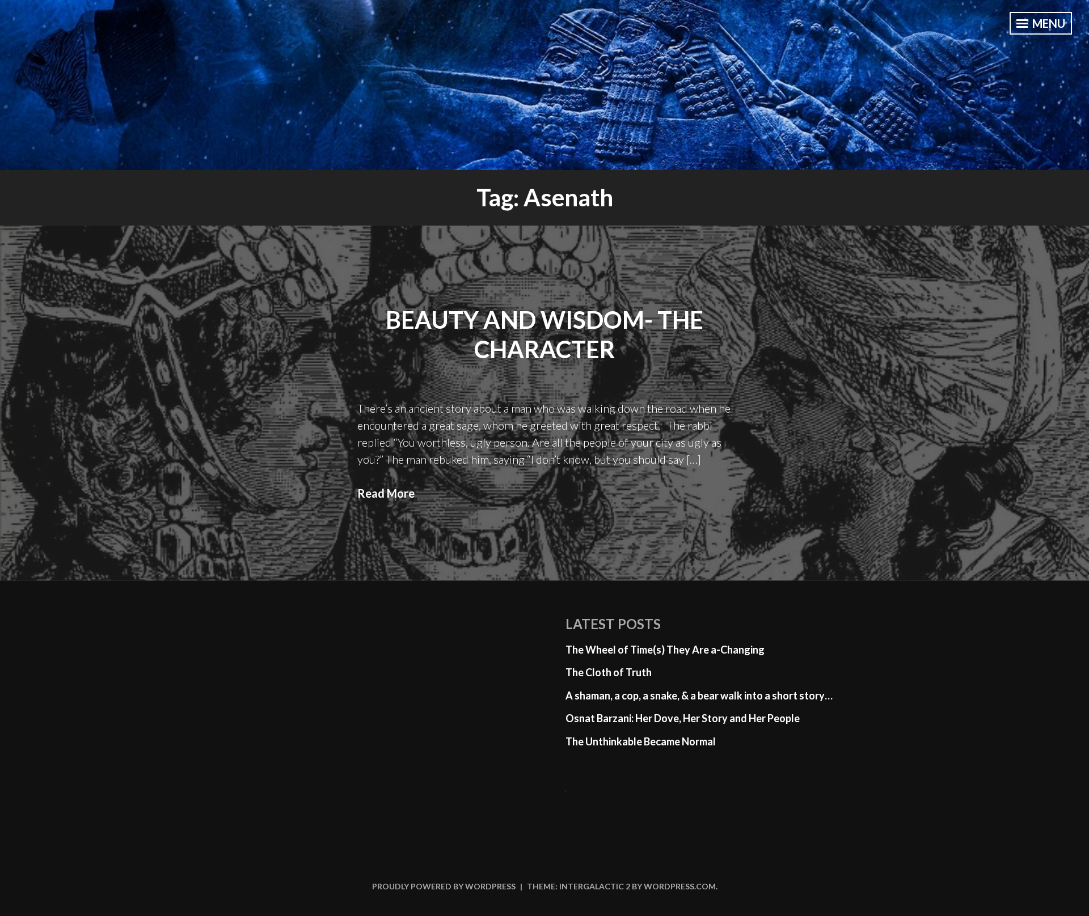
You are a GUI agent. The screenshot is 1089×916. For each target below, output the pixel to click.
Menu (1047, 23)
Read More (386, 493)
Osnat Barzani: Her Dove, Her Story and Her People (682, 718)
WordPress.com (680, 886)
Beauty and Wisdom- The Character (544, 335)
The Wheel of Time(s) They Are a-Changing (665, 649)
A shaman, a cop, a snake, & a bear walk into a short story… (699, 695)
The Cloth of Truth (608, 672)
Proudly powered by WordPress (444, 886)
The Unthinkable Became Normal (640, 741)
